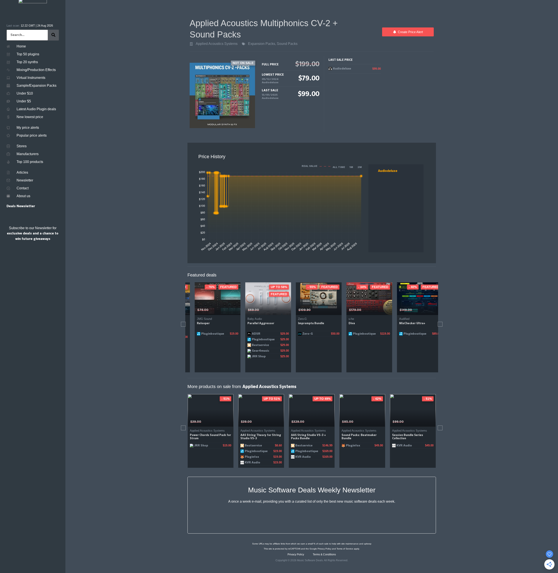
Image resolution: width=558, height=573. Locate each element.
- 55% (305, 287)
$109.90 (297, 310)
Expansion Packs (261, 44)
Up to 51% (221, 398)
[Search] (53, 35)
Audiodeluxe (270, 82)
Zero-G (295, 318)
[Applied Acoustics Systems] (191, 44)
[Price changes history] (225, 310)
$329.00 (247, 421)
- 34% (355, 287)
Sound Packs (287, 44)
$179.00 (348, 310)
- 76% (203, 287)
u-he (344, 318)
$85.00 (297, 421)
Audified (397, 318)
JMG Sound (197, 318)
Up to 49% (272, 398)
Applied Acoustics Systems (217, 44)
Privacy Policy (324, 549)
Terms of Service (345, 549)
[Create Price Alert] (230, 310)
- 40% (406, 287)
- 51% (377, 398)
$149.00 (399, 310)
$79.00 (195, 310)
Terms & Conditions (324, 554)
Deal (428, 398)
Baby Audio (247, 318)
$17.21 (397, 421)
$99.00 (347, 421)
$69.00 (246, 310)
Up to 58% (272, 287)
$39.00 (195, 421)
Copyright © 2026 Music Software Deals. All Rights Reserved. (312, 560)
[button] (183, 324)
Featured (221, 287)
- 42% (327, 398)
